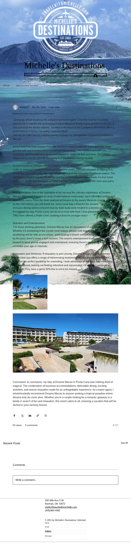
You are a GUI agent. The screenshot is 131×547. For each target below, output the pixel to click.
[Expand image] (30, 292)
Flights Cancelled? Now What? (27, 85)
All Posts (6, 85)
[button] (123, 85)
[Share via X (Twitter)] (22, 415)
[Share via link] (37, 415)
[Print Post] (45, 415)
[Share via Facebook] (14, 415)
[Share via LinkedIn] (29, 415)
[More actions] (116, 107)
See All (124, 443)
